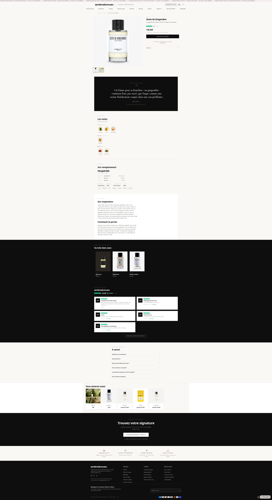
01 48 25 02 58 (94, 480)
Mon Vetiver (124, 405)
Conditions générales (169, 477)
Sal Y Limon (140, 405)
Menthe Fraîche (109, 405)
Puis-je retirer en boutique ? (119, 376)
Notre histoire (167, 472)
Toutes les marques (127, 482)
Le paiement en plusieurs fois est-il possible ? (123, 372)
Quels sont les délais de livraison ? (120, 363)
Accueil (100, 13)
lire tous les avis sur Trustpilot (136, 335)
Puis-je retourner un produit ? (119, 367)
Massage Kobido (147, 472)
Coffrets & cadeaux (127, 479)
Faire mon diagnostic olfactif (136, 434)
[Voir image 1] (95, 70)
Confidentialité (167, 479)
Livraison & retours (168, 474)
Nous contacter (167, 469)
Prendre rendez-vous (149, 479)
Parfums (125, 469)
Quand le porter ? (116, 359)
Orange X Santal (156, 405)
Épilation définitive (148, 477)
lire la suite (135, 101)
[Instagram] (91, 475)
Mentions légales (112, 497)
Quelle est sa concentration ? (119, 354)
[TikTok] (94, 475)
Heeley (105, 13)
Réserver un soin (171, 4)
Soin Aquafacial (147, 474)
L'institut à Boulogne (148, 469)
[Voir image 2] (101, 70)
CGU (117, 497)
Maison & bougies (127, 472)
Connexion (183, 4)
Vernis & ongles (126, 477)
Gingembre (93, 405)
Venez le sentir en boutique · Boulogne (137, 439)
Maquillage (125, 474)
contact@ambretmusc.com (104, 480)
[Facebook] (96, 475)
